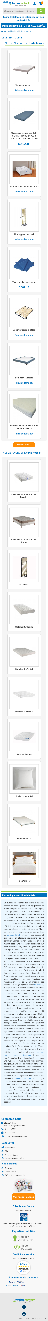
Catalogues (9, 1168)
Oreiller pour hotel (24, 796)
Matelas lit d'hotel (24, 669)
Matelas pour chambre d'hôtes (24, 186)
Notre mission (10, 1147)
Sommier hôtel (24, 838)
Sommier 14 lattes (24, 377)
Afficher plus (23, 445)
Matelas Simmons (24, 711)
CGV (6, 1151)
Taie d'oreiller (24, 881)
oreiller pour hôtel (23, 1078)
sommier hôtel (13, 934)
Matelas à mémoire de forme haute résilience (24, 427)
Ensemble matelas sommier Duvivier (24, 496)
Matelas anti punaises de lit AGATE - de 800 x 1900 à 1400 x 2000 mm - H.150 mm (24, 135)
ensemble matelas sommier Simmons (24, 1053)
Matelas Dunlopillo (24, 627)
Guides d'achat (10, 1171)
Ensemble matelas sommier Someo (24, 541)
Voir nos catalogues (23, 1197)
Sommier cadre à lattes (24, 330)
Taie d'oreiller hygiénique (24, 282)
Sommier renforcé (24, 85)
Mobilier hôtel (13, 31)
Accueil (4, 31)
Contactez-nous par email (15, 1136)
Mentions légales (11, 1154)
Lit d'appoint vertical (24, 234)
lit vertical (38, 984)
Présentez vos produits (15, 1175)
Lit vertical (24, 584)
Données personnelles (14, 1158)
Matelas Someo (24, 754)
